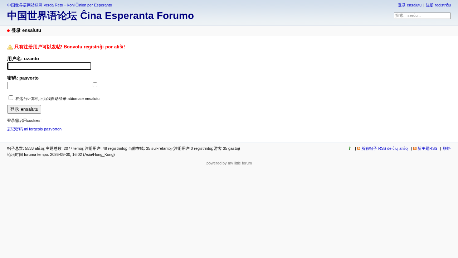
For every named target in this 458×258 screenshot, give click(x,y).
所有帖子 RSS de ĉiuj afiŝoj (384, 148)
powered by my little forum (229, 163)
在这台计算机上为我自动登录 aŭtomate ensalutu (57, 98)
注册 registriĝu (438, 5)
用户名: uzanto (23, 58)
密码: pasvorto (23, 78)
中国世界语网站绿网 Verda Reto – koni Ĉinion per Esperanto (59, 5)
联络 (447, 148)
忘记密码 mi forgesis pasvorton (34, 129)
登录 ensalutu (410, 5)
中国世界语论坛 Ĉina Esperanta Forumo (100, 15)
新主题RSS (427, 148)
